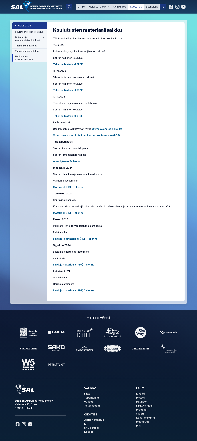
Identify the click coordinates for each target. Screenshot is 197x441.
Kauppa (89, 431)
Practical (141, 409)
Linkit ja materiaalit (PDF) (68, 264)
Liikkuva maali (144, 405)
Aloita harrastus (94, 419)
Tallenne (58, 64)
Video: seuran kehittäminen (69, 135)
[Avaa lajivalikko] (69, 7)
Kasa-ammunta (145, 417)
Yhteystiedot (92, 405)
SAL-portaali (91, 427)
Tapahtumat (91, 397)
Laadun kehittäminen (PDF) (103, 135)
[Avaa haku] (163, 7)
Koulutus (136, 6)
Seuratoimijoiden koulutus (29, 31)
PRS (138, 425)
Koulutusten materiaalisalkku (24, 58)
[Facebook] (171, 7)
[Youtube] (184, 7)
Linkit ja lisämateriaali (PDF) (69, 238)
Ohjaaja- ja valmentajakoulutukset (27, 39)
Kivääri (140, 393)
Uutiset (88, 401)
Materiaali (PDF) (74, 64)
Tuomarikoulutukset (26, 45)
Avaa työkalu (61, 161)
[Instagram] (177, 7)
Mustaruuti (142, 421)
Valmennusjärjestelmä (27, 51)
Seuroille (152, 6)
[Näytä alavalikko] (43, 37)
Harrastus (119, 6)
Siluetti (140, 413)
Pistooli (140, 397)
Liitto (81, 6)
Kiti (86, 423)
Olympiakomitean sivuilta (107, 128)
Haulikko (141, 401)
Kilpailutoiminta (99, 6)
